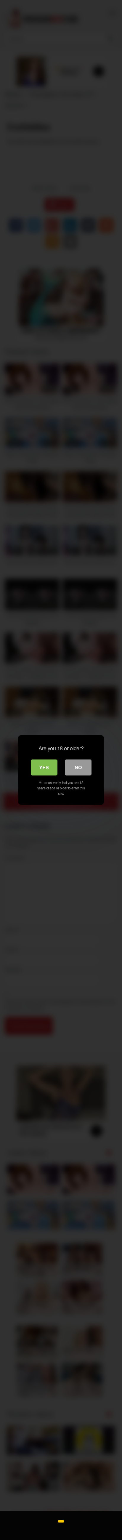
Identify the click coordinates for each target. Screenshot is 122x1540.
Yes (44, 767)
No (78, 767)
